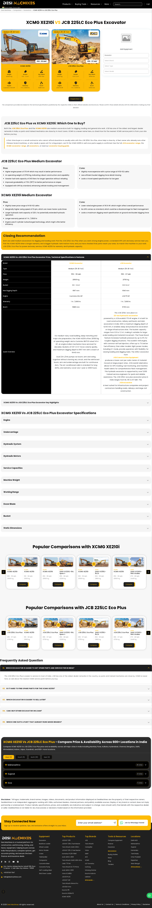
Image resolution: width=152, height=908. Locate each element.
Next (148, 572)
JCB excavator (125, 383)
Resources (95, 4)
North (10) (34, 757)
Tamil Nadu (135, 854)
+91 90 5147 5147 (9, 873)
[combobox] (126, 55)
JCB (86, 840)
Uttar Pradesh (136, 857)
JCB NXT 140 (66, 880)
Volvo (87, 850)
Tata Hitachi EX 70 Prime (70, 867)
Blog (109, 861)
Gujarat (133, 847)
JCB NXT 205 (66, 840)
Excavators (27, 10)
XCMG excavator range (16, 146)
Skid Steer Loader (45, 873)
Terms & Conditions (122, 904)
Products (67, 4)
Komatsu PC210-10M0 (69, 854)
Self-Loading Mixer (45, 870)
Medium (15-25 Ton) (11, 32)
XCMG (87, 860)
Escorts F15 (65, 890)
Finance (110, 844)
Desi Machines (6, 10)
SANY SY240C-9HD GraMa (101, 572)
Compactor (43, 860)
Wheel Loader (44, 847)
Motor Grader (44, 850)
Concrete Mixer (44, 864)
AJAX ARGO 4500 (68, 857)
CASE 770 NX (66, 864)
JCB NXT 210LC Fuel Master (71, 844)
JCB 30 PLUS (66, 877)
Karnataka (134, 850)
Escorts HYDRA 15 (68, 893)
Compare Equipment (115, 840)
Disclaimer (146, 904)
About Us (100, 904)
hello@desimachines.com (12, 877)
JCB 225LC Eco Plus (20, 128)
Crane (41, 854)
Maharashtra (135, 844)
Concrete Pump (44, 867)
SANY (86, 854)
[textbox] (126, 61)
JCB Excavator (126, 263)
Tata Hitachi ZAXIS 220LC (70, 847)
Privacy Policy (136, 904)
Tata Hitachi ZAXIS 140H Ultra (72, 860)
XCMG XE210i (41, 128)
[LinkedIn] (5, 861)
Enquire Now (75, 99)
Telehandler (43, 857)
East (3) (47, 757)
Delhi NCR (134, 840)
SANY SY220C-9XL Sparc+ (31, 572)
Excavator (42, 840)
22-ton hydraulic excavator (126, 315)
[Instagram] (9, 861)
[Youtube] (13, 861)
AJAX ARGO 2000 (68, 870)
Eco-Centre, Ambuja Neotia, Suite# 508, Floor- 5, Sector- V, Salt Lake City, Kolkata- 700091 (20, 867)
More (107, 4)
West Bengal (135, 864)
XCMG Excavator (76, 263)
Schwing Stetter (90, 870)
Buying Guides (113, 854)
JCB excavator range (131, 143)
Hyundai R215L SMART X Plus (136, 572)
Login (148, 4)
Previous (4, 572)
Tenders (111, 864)
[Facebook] (1, 861)
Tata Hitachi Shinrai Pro (70, 883)
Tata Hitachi (89, 844)
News (110, 858)
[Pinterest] (18, 861)
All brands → (89, 880)
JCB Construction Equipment (125, 357)
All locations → (136, 867)
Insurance (111, 847)
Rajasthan (134, 860)
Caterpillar (88, 847)
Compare (22, 584)
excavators (34, 146)
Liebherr (88, 877)
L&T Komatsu (89, 864)
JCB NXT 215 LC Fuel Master (71, 850)
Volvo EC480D (67, 873)
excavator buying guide (59, 146)
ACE (86, 857)
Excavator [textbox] (108, 55)
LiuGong (88, 867)
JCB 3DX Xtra (66, 887)
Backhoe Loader (44, 844)
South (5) (21, 757)
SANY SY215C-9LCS (65, 572)
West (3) (8, 757)
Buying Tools (80, 4)
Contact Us (109, 904)
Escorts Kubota (90, 873)
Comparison (17, 10)
